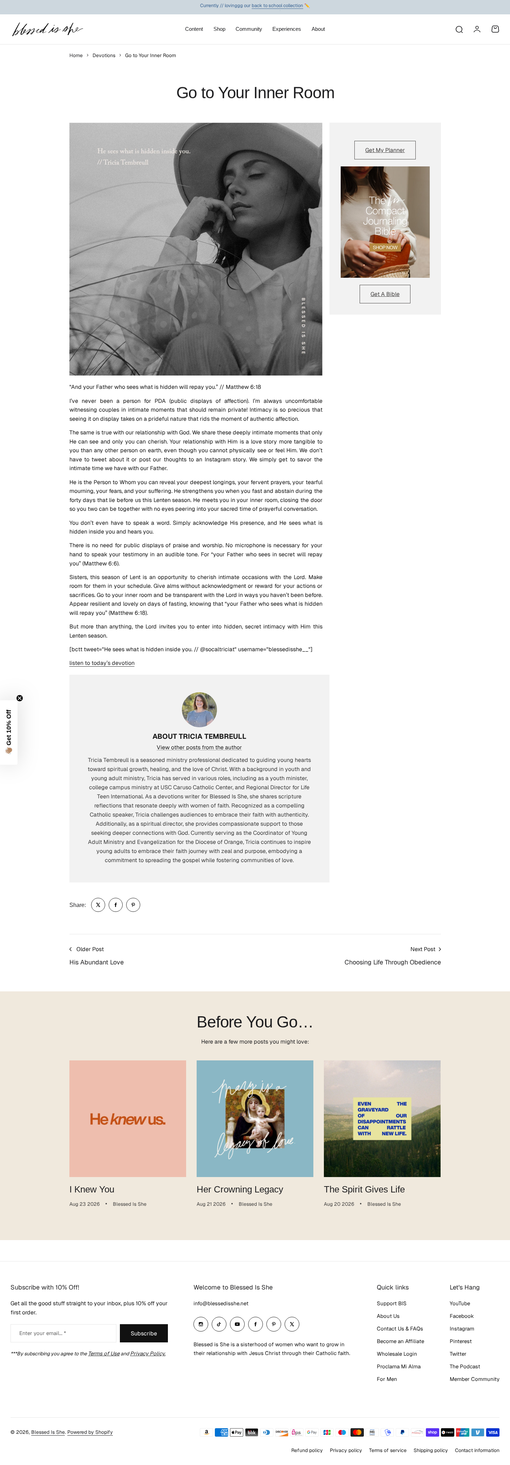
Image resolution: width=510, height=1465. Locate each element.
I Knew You (91, 1189)
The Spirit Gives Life (364, 1189)
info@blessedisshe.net (221, 1303)
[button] (9, 732)
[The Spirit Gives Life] (382, 1118)
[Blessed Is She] (47, 29)
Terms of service (388, 1450)
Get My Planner (385, 150)
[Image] (385, 222)
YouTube (460, 1303)
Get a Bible (385, 294)
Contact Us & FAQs (400, 1328)
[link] (98, 905)
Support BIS (392, 1303)
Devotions (104, 55)
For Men (387, 1379)
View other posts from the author (199, 747)
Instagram (462, 1328)
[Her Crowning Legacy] (255, 1118)
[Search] (459, 29)
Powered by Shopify (90, 1432)
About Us (388, 1316)
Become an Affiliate (400, 1341)
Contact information (477, 1450)
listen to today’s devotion (102, 663)
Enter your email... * (42, 1333)
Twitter (458, 1353)
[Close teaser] (19, 698)
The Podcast (465, 1366)
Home (76, 55)
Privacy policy (346, 1450)
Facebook (462, 1316)
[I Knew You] (127, 1118)
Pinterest (461, 1341)
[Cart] (495, 29)
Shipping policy (431, 1450)
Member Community (474, 1379)
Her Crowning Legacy (240, 1189)
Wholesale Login (397, 1353)
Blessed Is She (48, 1432)
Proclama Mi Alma (399, 1366)
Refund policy (307, 1450)
